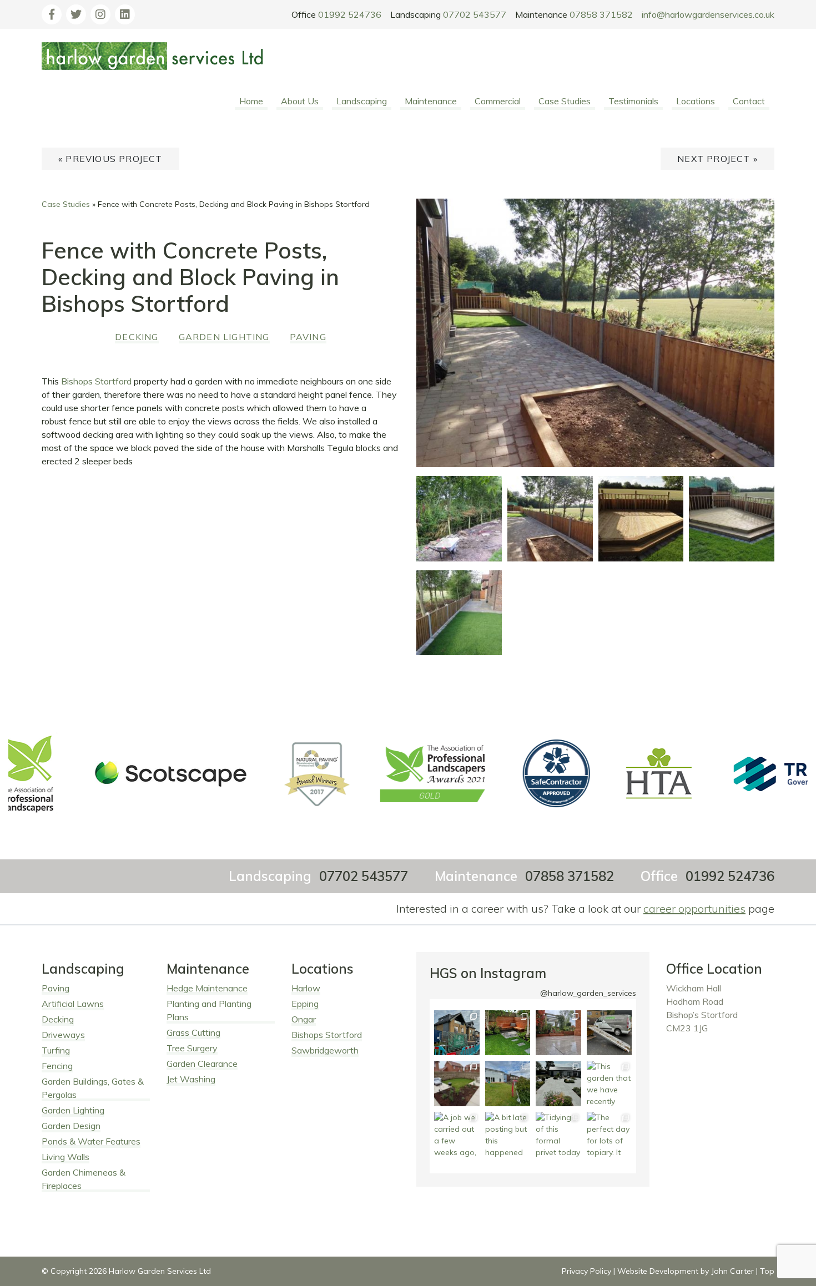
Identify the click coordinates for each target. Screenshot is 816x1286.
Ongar (303, 1019)
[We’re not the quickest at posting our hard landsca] (558, 1032)
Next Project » (717, 158)
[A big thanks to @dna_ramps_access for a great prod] (609, 1032)
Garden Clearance (202, 1063)
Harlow (305, 988)
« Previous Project (110, 158)
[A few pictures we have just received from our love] (456, 1083)
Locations (695, 101)
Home (251, 101)
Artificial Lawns (73, 1003)
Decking (136, 336)
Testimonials (633, 101)
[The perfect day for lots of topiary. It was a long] (609, 1134)
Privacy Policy (586, 1271)
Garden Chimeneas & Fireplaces (83, 1179)
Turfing (56, 1050)
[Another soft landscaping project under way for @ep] (456, 1032)
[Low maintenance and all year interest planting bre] (558, 1083)
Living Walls (65, 1156)
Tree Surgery (192, 1048)
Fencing (57, 1065)
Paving (308, 336)
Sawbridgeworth (325, 1050)
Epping (305, 1003)
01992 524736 (349, 14)
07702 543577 (474, 14)
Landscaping (361, 101)
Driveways (63, 1034)
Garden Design (71, 1125)
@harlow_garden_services (588, 993)
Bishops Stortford (96, 381)
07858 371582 (601, 14)
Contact (749, 101)
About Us (300, 101)
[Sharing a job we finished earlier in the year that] (508, 1032)
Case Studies (564, 101)
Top (767, 1271)
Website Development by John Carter (685, 1271)
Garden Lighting (224, 336)
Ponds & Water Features (91, 1141)
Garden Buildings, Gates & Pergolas (93, 1088)
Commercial (498, 101)
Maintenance (431, 101)
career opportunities (694, 908)
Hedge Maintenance (207, 988)
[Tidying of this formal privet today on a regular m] (558, 1134)
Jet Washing (191, 1079)
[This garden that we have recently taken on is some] (609, 1083)
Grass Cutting (193, 1032)
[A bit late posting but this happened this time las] (508, 1134)
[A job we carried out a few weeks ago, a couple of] (456, 1134)
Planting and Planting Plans (209, 1010)
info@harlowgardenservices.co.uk (708, 14)
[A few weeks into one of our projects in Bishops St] (508, 1083)
